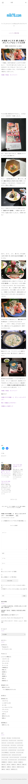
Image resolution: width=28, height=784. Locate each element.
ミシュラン (23, 757)
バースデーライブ (13, 747)
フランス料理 (5, 752)
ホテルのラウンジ (6, 754)
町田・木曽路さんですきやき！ (8, 402)
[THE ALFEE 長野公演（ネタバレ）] (7, 488)
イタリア (4, 700)
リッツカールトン (12, 759)
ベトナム (4, 711)
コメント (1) (13, 499)
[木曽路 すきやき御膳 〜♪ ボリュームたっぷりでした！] (6, 467)
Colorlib (14, 779)
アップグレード (16, 738)
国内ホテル (4, 687)
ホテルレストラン (16, 754)
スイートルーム (5, 745)
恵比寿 (14, 764)
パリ (20, 747)
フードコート (19, 752)
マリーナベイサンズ (14, 757)
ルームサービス (22, 759)
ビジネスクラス (12, 750)
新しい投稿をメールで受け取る (8, 577)
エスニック (4, 661)
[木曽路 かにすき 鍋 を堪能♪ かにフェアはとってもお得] (13, 54)
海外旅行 (3, 698)
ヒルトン (4, 750)
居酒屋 (3, 676)
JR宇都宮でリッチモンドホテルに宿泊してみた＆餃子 (13, 589)
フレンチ (4, 663)
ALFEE (3, 644)
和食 (18, 33)
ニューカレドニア (6, 707)
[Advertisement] (14, 95)
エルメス (20, 740)
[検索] (26, 2)
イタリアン (4, 659)
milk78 (20, 46)
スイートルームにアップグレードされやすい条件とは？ (13, 586)
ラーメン (4, 665)
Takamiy (4, 647)
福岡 (9, 766)
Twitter (3, 653)
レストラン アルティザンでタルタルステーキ (12, 618)
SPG (9, 738)
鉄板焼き (4, 680)
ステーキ (13, 745)
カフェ (4, 742)
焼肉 (3, 678)
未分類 (2, 695)
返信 (17, 515)
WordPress (24, 779)
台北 (15, 762)
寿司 (3, 674)
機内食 (4, 766)
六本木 (10, 762)
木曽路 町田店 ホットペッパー (9, 74)
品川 (8, 764)
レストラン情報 (13, 33)
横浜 (24, 764)
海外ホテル (4, 716)
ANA (3, 738)
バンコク (4, 747)
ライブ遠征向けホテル (8, 689)
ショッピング (18, 742)
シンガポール (5, 703)
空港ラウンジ (20, 766)
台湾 (3, 714)
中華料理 (4, 667)
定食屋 (3, 672)
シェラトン (10, 742)
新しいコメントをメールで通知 (8, 571)
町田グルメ (4, 725)
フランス (4, 709)
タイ (3, 705)
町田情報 (3, 722)
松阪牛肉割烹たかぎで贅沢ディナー (10, 615)
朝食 (19, 764)
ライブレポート (6, 649)
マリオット (5, 757)
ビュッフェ (21, 750)
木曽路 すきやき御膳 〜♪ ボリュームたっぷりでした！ (6, 472)
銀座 (8, 769)
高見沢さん (14, 769)
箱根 (3, 769)
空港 (14, 766)
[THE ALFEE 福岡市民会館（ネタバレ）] (18, 472)
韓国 (3, 718)
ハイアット (20, 745)
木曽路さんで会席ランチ (7, 406)
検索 (24, 595)
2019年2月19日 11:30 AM (7, 517)
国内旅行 (3, 685)
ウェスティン (12, 740)
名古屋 (21, 762)
